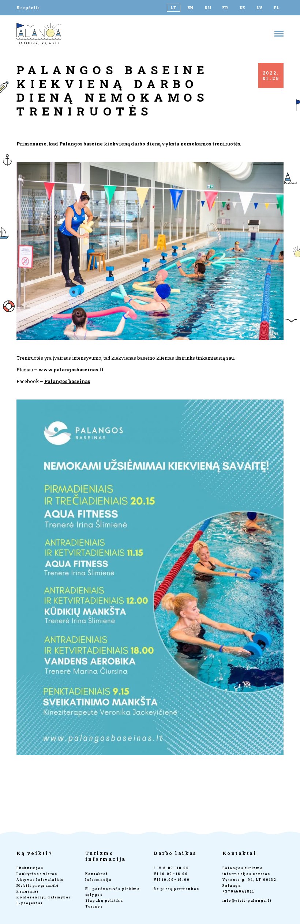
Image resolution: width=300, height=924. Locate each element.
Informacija (98, 880)
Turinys (94, 906)
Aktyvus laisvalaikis (40, 880)
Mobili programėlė (37, 885)
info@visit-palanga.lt (247, 900)
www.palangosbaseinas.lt (71, 369)
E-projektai (29, 903)
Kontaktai (96, 874)
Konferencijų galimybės (43, 897)
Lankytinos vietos (36, 874)
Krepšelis (28, 8)
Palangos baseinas (67, 381)
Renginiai (27, 891)
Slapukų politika (104, 900)
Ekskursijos (29, 868)
